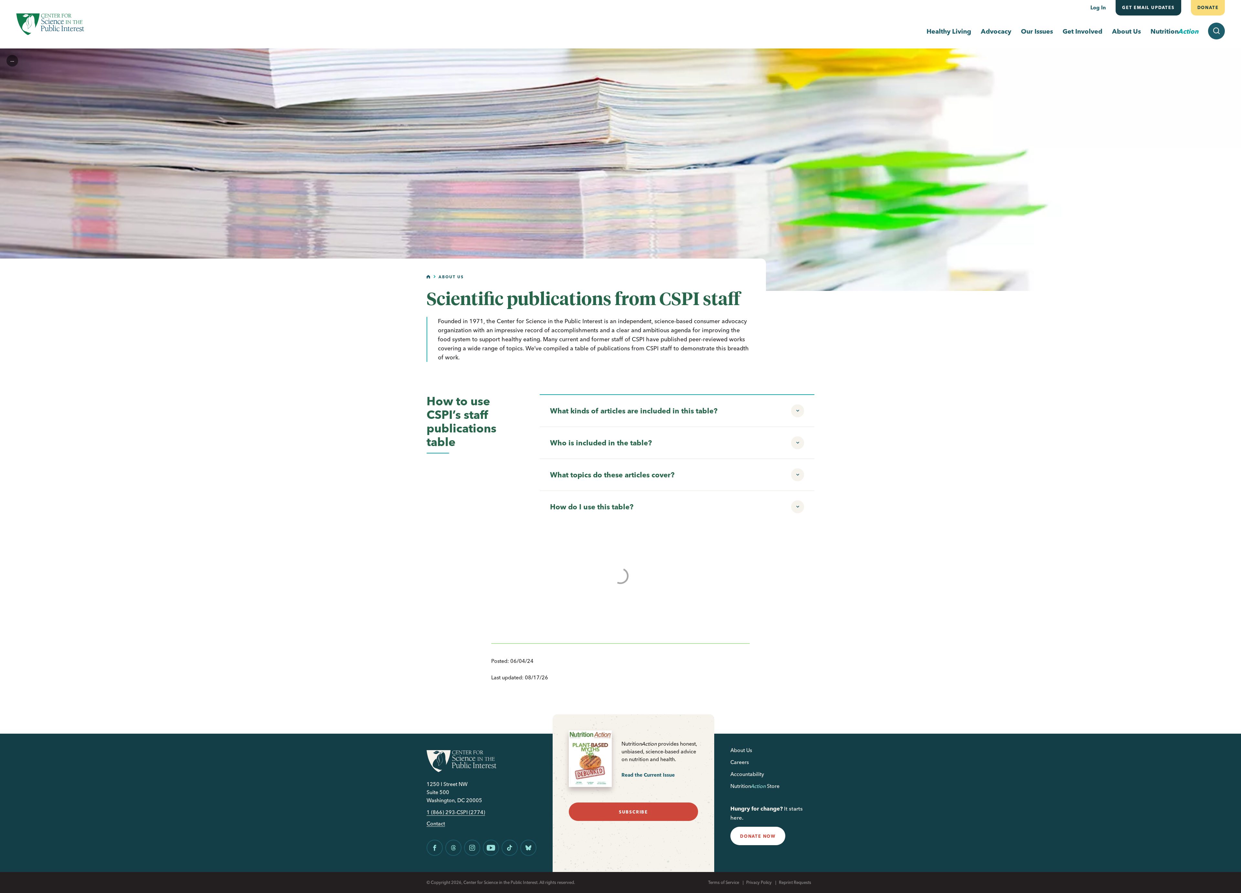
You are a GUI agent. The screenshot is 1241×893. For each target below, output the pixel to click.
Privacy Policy (759, 882)
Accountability (747, 774)
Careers (739, 762)
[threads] (453, 848)
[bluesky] (528, 848)
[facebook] (435, 848)
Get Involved (1082, 31)
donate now (758, 836)
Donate (1207, 7)
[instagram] (472, 848)
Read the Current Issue (648, 775)
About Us (1126, 31)
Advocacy (996, 31)
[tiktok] (510, 848)
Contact (436, 824)
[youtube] (491, 848)
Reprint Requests (795, 882)
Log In (1098, 7)
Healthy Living (949, 31)
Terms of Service (723, 882)
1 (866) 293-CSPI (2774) (456, 812)
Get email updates (1148, 7)
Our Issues (1037, 31)
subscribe (633, 811)
